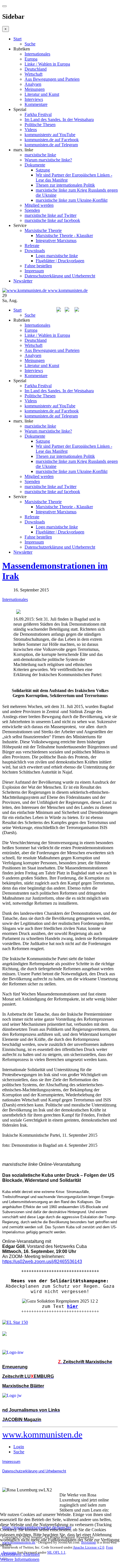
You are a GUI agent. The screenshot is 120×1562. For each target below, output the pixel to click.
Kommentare (36, 104)
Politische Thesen (40, 124)
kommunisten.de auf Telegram (51, 144)
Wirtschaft (33, 74)
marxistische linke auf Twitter (50, 215)
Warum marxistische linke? (48, 159)
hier (72, 1306)
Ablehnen (31, 1554)
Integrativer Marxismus (56, 240)
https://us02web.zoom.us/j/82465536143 (42, 1261)
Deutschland (36, 69)
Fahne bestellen (38, 265)
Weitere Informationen (19, 1559)
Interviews (34, 99)
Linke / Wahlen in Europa (47, 64)
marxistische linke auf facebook (52, 220)
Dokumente (35, 165)
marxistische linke (40, 154)
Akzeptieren (10, 1554)
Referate (32, 245)
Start (17, 38)
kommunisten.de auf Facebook (52, 139)
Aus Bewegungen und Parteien (52, 79)
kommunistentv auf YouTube (50, 134)
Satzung (43, 170)
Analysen (33, 84)
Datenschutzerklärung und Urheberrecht (60, 275)
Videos (31, 129)
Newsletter (22, 280)
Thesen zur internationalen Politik (65, 185)
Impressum (34, 270)
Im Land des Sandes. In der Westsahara (59, 119)
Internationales (37, 54)
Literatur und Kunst (42, 94)
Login (18, 1446)
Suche (30, 43)
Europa (31, 59)
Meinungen (35, 89)
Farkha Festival (38, 114)
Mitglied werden (39, 205)
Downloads (35, 250)
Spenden (32, 210)
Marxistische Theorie (43, 230)
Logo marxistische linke (57, 255)
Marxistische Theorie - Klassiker (64, 235)
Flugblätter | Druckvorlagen (60, 260)
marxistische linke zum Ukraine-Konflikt (71, 200)
